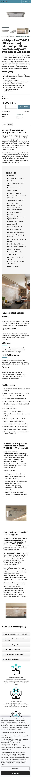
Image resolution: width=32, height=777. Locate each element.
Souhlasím (15, 773)
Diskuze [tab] (10, 124)
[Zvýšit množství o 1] (15, 107)
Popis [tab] (4, 124)
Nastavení (15, 768)
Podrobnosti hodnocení (23, 36)
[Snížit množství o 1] (7, 107)
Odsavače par (19, 114)
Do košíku (25, 106)
